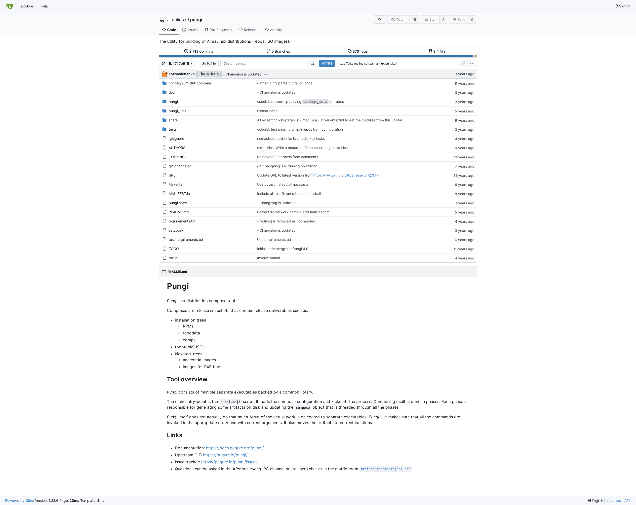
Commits (201, 51)
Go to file (208, 63)
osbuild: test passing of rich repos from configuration (300, 129)
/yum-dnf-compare (190, 83)
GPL (172, 175)
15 (414, 19)
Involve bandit (268, 258)
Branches (281, 51)
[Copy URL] (463, 63)
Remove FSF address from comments (287, 157)
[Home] (9, 6)
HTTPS (327, 63)
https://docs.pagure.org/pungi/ (235, 447)
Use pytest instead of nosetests (283, 184)
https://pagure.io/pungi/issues (229, 461)
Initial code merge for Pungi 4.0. (283, 249)
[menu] (472, 63)
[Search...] (312, 63)
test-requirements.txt (186, 239)
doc (172, 92)
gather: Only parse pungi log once (285, 83)
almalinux (177, 19)
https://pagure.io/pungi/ (225, 454)
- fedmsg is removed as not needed (286, 221)
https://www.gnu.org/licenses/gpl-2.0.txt (346, 175)
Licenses (614, 500)
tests (173, 129)
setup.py (176, 230)
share (173, 120)
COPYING (177, 157)
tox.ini (173, 258)
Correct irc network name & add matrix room (293, 212)
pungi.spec (178, 203)
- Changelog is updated (242, 74)
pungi (196, 19)
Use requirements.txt (274, 239)
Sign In (624, 6)
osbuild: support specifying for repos (300, 101)
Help (44, 6)
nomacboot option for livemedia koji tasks (291, 138)
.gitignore (176, 138)
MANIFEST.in (179, 193)
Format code (267, 111)
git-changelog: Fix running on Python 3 (288, 166)
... (265, 73)
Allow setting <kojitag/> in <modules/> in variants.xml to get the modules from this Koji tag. (330, 120)
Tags (360, 51)
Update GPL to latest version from (285, 175)
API (627, 500)
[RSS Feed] (380, 19)
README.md (179, 212)
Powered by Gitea (19, 500)
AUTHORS (177, 147)
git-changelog (180, 166)
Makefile (175, 184)
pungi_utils (177, 111)
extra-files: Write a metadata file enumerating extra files (302, 147)
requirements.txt (182, 221)
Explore (27, 6)
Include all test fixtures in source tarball (289, 193)
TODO (174, 249)
